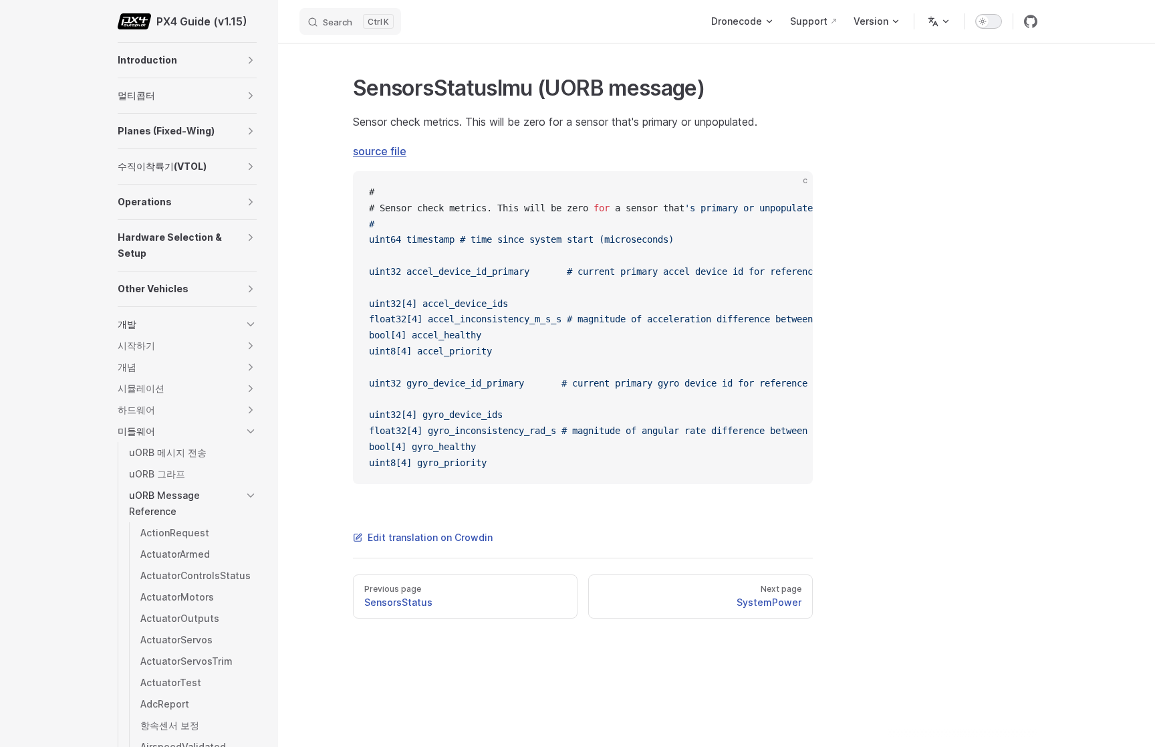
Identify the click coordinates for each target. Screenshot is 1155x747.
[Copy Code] (791, 192)
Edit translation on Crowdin (430, 537)
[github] (1031, 21)
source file (379, 151)
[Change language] (939, 21)
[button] (250, 60)
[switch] (988, 21)
